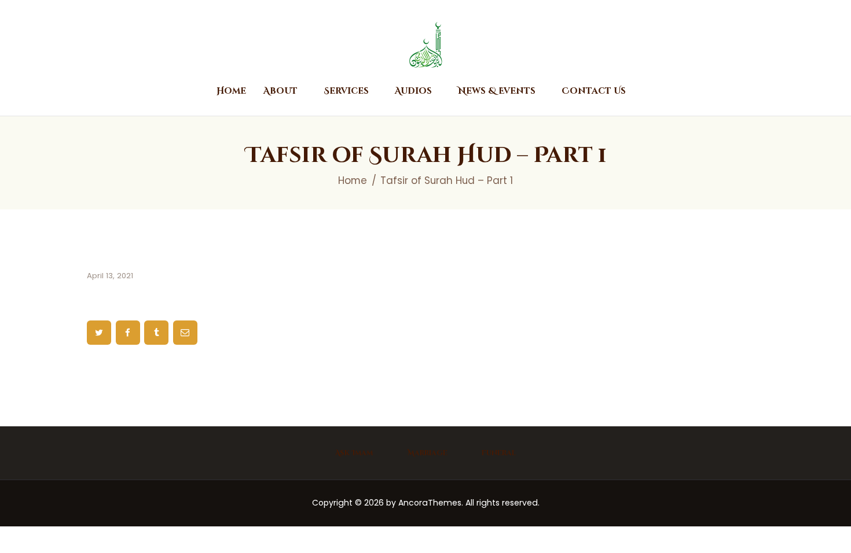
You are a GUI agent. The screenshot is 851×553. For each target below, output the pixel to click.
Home (352, 180)
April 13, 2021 (110, 275)
